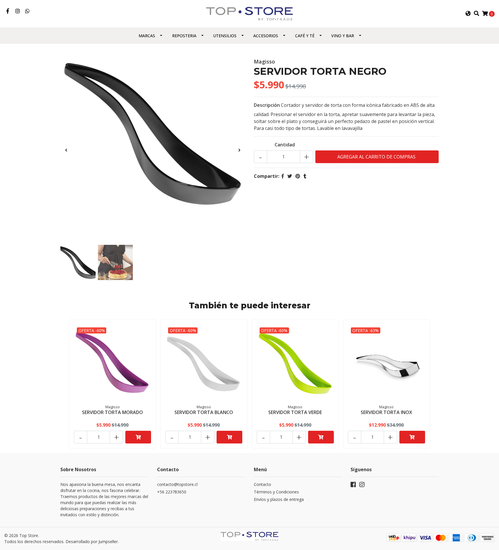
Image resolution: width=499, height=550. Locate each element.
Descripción (267, 105)
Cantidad (285, 144)
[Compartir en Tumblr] (305, 176)
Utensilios (225, 35)
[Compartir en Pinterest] (297, 176)
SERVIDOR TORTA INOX (386, 412)
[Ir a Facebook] (7, 11)
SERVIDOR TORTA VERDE (295, 412)
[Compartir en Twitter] (289, 176)
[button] (468, 13)
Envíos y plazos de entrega (279, 499)
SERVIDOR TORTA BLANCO (203, 412)
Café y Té (304, 35)
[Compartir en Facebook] (283, 176)
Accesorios (265, 35)
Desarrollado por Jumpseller (92, 541)
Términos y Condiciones (276, 492)
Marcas (147, 35)
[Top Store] (249, 13)
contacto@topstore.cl (177, 484)
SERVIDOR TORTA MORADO (112, 412)
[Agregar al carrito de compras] (138, 437)
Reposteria (184, 35)
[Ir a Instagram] (17, 11)
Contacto (262, 484)
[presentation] (66, 150)
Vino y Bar (342, 35)
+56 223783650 (171, 492)
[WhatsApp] (27, 11)
